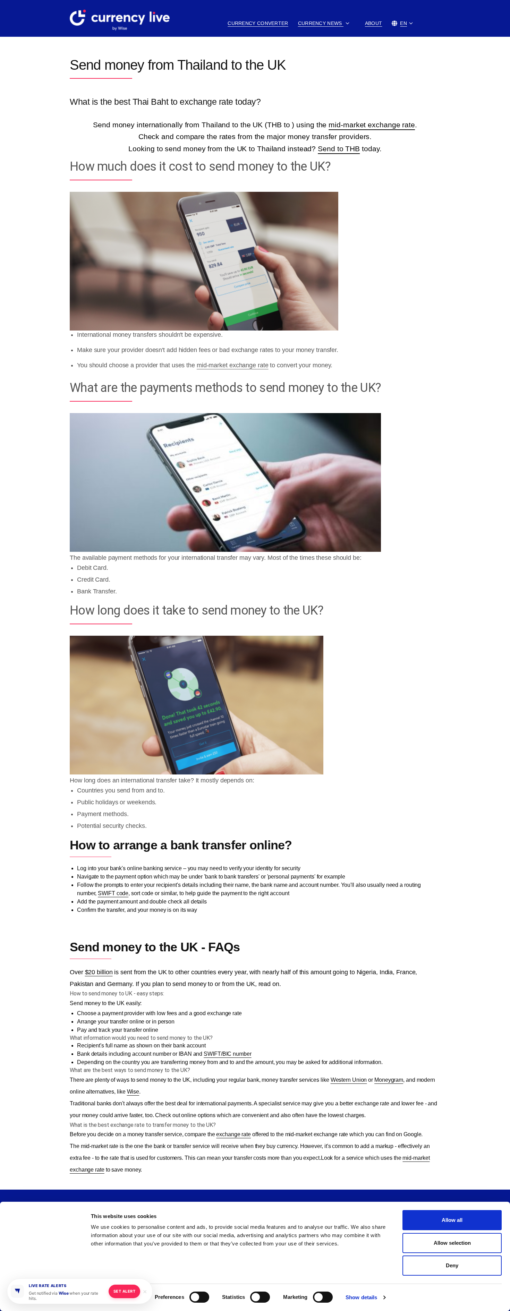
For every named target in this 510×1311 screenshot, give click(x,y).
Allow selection (452, 1243)
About (373, 23)
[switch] (199, 1297)
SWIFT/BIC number (227, 1054)
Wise (133, 1092)
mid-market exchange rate (372, 125)
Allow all (452, 1220)
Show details (361, 1297)
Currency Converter (258, 23)
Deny (452, 1265)
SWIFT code (113, 893)
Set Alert (124, 1291)
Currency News (320, 23)
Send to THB (339, 149)
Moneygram (388, 1080)
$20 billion (99, 972)
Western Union (349, 1080)
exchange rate (233, 1134)
